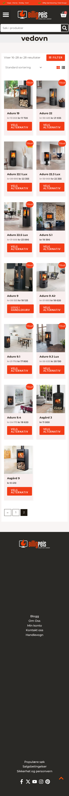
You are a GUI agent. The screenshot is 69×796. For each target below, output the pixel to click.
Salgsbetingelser (35, 766)
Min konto (34, 625)
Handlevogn (34, 635)
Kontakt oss (34, 630)
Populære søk (34, 762)
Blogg (34, 616)
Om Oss (34, 621)
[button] (6, 15)
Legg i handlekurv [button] (20, 308)
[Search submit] (65, 28)
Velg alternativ (19, 126)
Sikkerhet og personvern (34, 771)
